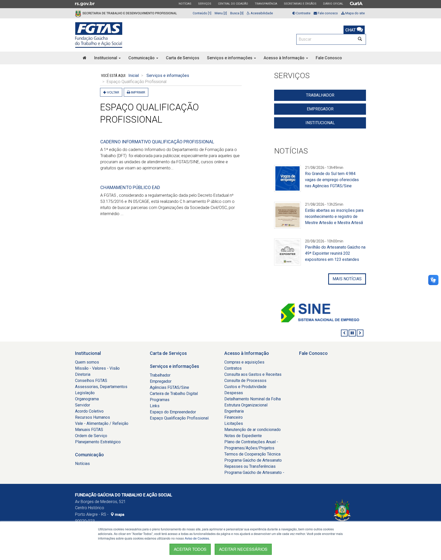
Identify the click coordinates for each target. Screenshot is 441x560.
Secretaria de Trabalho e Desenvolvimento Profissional (129, 13)
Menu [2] (221, 13)
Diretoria (82, 374)
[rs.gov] (85, 4)
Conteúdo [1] (202, 13)
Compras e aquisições (244, 362)
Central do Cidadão (233, 3)
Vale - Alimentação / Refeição (101, 423)
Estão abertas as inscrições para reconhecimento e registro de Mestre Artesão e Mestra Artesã (334, 216)
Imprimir (137, 92)
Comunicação (142, 57)
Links (155, 405)
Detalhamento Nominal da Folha (252, 398)
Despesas (233, 392)
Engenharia (234, 411)
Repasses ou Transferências (250, 466)
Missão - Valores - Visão (97, 368)
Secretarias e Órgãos (300, 3)
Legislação (85, 392)
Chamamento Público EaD (130, 187)
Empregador (320, 109)
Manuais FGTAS (89, 429)
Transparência (265, 3)
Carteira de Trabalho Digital (174, 393)
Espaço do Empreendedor (173, 412)
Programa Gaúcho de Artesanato (253, 460)
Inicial (133, 75)
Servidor (82, 405)
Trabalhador (320, 95)
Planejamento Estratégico (98, 441)
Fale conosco (327, 13)
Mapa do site (355, 13)
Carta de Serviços (182, 57)
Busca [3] (236, 13)
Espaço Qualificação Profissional (179, 418)
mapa (119, 514)
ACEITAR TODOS (190, 549)
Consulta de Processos (245, 380)
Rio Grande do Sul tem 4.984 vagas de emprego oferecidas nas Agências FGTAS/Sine (332, 179)
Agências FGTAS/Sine (169, 387)
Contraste (302, 13)
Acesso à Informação (284, 57)
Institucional (106, 57)
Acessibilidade (261, 13)
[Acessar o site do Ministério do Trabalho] (347, 313)
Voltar (112, 92)
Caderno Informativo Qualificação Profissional (157, 141)
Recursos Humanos (92, 417)
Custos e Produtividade (245, 386)
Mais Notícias (347, 278)
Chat (351, 30)
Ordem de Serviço (91, 435)
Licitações (233, 423)
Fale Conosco (329, 57)
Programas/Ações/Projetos (249, 448)
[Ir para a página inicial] (98, 35)
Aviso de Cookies (197, 538)
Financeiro (233, 417)
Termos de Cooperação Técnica (252, 454)
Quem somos (87, 362)
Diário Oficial (333, 3)
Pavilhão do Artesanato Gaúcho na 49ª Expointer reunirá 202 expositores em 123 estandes (335, 253)
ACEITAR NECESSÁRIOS (243, 549)
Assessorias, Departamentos (101, 386)
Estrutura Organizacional (245, 405)
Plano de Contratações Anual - (251, 441)
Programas (159, 399)
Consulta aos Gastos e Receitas (252, 374)
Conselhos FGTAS (91, 380)
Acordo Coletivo (89, 411)
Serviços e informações (230, 57)
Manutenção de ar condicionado (252, 429)
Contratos (233, 368)
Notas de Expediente (243, 435)
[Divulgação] (287, 181)
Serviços (204, 3)
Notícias (184, 3)
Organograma (87, 398)
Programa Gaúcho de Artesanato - (254, 472)
